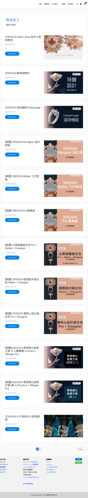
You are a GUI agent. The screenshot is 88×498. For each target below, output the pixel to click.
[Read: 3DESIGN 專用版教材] (63, 82)
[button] (58, 4)
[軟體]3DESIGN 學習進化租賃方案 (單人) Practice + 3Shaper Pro (22, 385)
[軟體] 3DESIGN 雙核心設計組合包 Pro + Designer (22, 315)
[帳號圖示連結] (80, 4)
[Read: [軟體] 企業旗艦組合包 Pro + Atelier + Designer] (63, 254)
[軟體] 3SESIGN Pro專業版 (20, 210)
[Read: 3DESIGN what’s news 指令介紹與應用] (63, 47)
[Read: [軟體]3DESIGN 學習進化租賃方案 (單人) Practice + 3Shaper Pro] (63, 391)
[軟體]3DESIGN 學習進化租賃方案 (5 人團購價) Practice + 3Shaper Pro (22, 351)
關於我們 (3, 462)
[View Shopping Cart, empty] (84, 3)
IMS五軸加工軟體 (51, 467)
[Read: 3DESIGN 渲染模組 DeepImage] (63, 117)
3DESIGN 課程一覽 (29, 467)
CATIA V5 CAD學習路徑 (30, 462)
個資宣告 (3, 472)
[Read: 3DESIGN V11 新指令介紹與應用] (63, 426)
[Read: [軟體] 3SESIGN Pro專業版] (63, 220)
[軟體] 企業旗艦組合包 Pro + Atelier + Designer (21, 246)
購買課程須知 (4, 464)
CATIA (48, 462)
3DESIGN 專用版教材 (17, 73)
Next (81, 449)
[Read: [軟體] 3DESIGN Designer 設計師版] (63, 151)
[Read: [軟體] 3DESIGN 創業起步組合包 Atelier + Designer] (63, 288)
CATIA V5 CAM (30, 464)
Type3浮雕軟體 (50, 472)
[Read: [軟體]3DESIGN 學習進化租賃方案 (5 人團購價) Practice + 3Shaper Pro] (63, 357)
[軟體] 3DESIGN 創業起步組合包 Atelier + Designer (22, 281)
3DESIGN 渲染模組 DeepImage (22, 107)
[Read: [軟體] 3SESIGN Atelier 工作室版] (63, 185)
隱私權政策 (3, 469)
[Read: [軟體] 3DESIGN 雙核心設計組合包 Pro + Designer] (63, 323)
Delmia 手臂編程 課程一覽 (31, 477)
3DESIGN (49, 464)
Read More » (12, 53)
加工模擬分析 (50, 469)
